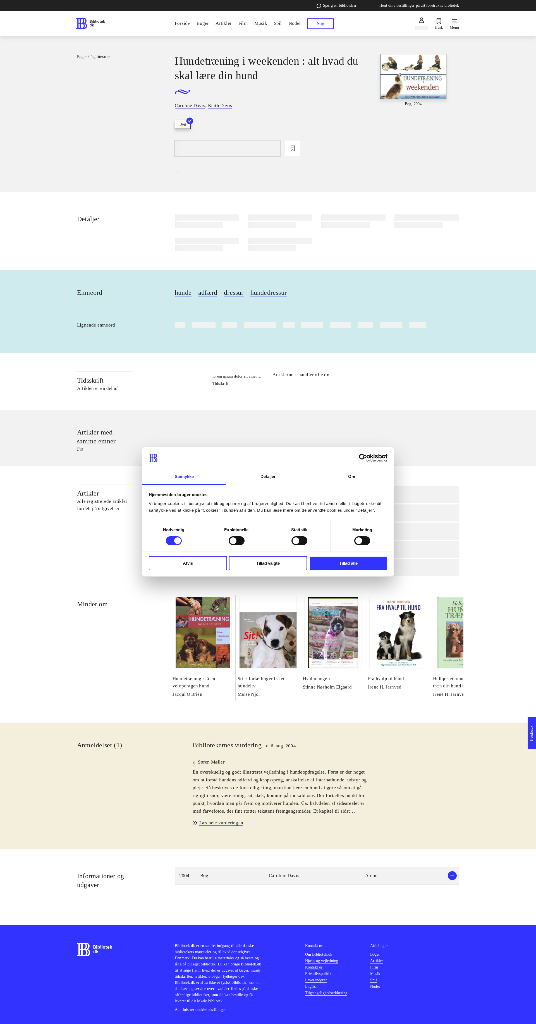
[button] (317, 876)
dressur (233, 292)
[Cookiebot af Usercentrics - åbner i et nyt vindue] (363, 458)
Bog (183, 124)
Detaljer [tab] (268, 476)
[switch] (237, 540)
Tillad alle (348, 563)
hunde (183, 292)
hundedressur (268, 292)
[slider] (413, 95)
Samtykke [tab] (184, 476)
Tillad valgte (268, 563)
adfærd (207, 292)
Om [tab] (351, 476)
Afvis (188, 563)
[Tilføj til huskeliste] (292, 148)
